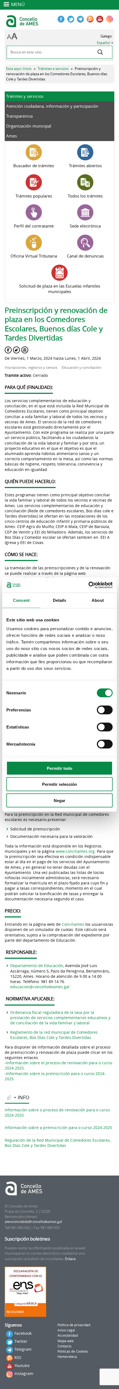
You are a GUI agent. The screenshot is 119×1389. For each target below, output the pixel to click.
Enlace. (70, 1259)
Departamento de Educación (36, 965)
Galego (106, 36)
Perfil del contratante (34, 226)
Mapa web (66, 1341)
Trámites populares (33, 196)
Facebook (23, 1333)
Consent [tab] (21, 600)
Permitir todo (59, 768)
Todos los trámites (85, 196)
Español (103, 42)
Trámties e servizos (53, 68)
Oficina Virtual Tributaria (34, 256)
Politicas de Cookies (73, 1351)
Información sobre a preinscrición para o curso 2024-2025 (58, 1127)
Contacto (64, 1346)
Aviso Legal (66, 1330)
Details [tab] (59, 600)
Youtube (22, 1365)
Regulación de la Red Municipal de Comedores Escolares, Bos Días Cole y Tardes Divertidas (58, 1143)
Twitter (20, 1341)
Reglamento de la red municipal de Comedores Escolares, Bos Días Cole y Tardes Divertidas (54, 1035)
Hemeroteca (67, 1357)
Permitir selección (59, 784)
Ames (11, 136)
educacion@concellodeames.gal (39, 986)
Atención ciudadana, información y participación (52, 106)
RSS (17, 1357)
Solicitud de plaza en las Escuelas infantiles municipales (59, 288)
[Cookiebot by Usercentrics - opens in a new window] (88, 585)
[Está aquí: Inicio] (23, 24)
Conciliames (73, 924)
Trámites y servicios (24, 96)
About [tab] (98, 600)
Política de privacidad (74, 1325)
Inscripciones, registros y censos (31, 367)
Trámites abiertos (85, 165)
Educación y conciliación (81, 367)
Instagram (23, 1373)
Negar (59, 800)
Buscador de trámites (33, 165)
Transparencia (19, 116)
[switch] (105, 709)
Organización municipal (28, 126)
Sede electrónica (85, 226)
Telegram (23, 1349)
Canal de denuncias (85, 256)
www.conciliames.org (75, 851)
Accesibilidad (68, 1335)
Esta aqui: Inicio (19, 68)
